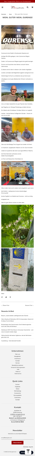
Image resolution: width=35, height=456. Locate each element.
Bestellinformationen (17, 365)
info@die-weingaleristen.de (17, 414)
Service (18, 363)
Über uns (17, 354)
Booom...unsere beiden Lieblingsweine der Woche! (14, 315)
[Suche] (27, 7)
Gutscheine (17, 397)
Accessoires (17, 393)
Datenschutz (18, 373)
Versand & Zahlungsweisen (18, 367)
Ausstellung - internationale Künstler (11, 341)
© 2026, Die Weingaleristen (10, 451)
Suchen (17, 384)
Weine (17, 389)
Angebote (17, 386)
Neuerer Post (28, 305)
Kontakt (17, 361)
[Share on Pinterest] (10, 297)
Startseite (3, 14)
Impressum (17, 358)
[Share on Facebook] (2, 297)
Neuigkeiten (17, 356)
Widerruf (18, 371)
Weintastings (17, 391)
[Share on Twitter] (6, 297)
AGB (18, 369)
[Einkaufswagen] (32, 7)
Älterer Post (6, 305)
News (10, 14)
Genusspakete (17, 395)
